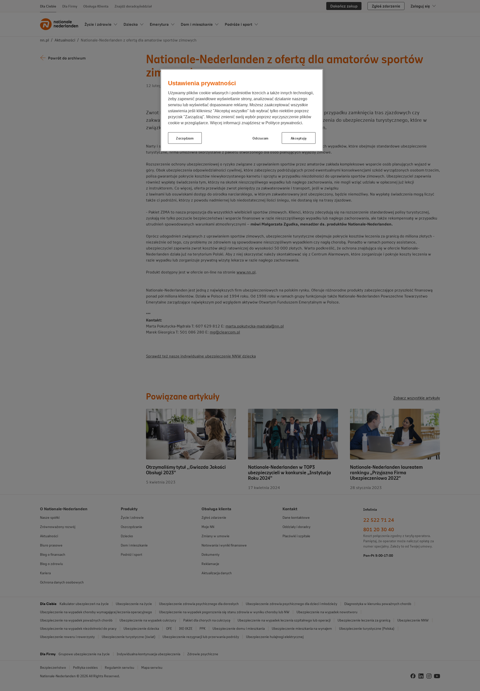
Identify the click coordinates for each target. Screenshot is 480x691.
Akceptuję (298, 138)
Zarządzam (185, 138)
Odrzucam (260, 138)
